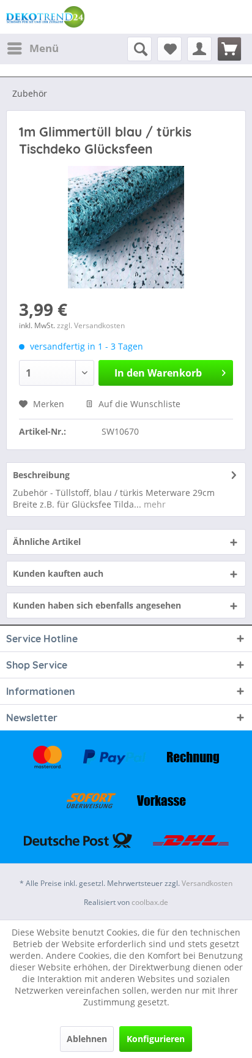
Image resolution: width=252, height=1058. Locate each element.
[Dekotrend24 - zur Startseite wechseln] (45, 17)
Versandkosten (207, 883)
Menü (44, 48)
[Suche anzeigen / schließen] (139, 49)
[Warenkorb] (229, 49)
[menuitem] (32, 48)
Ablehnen (87, 1039)
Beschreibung (41, 475)
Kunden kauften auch (58, 573)
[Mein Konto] (199, 49)
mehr (153, 504)
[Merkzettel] (169, 49)
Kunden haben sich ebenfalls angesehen (97, 605)
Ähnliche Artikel (47, 541)
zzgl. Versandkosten (91, 325)
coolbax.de (150, 902)
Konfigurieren (156, 1039)
